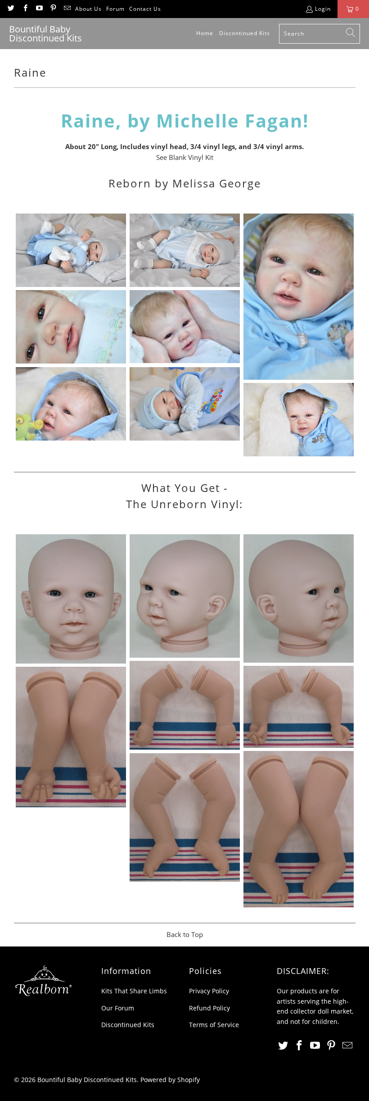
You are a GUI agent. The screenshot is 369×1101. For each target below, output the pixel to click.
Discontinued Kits (127, 1024)
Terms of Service (214, 1024)
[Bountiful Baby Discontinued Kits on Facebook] (24, 9)
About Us (88, 9)
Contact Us (145, 9)
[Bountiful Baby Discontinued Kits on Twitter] (10, 9)
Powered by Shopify (170, 1079)
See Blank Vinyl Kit (184, 157)
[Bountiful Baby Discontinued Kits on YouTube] (39, 9)
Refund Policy (209, 1008)
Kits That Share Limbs (134, 991)
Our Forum (117, 1008)
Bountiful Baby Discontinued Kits (87, 1079)
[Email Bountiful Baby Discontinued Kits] (67, 9)
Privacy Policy (209, 991)
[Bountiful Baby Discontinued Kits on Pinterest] (53, 9)
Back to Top (184, 934)
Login (323, 9)
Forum (115, 9)
